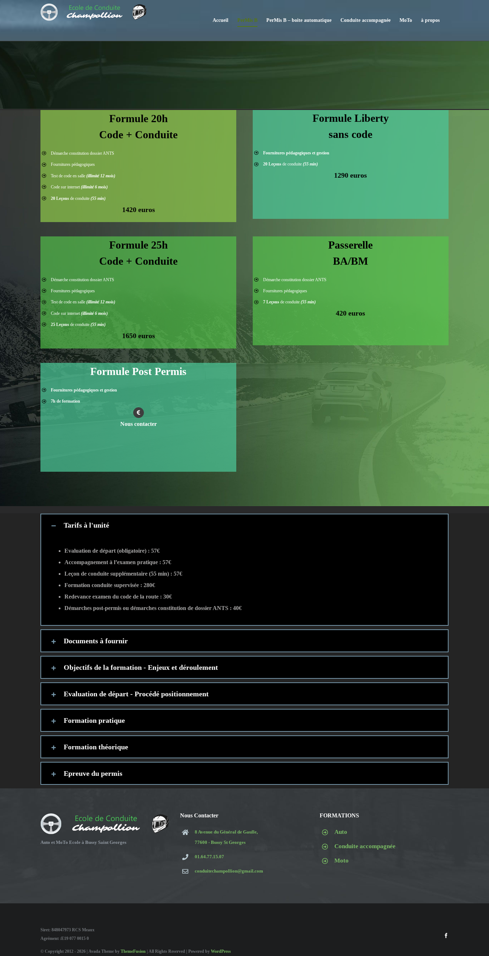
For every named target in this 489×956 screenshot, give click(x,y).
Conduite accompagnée (365, 846)
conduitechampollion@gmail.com (229, 871)
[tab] (244, 525)
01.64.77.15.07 (209, 856)
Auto (340, 831)
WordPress (221, 951)
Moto (341, 860)
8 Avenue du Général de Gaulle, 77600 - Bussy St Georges (226, 837)
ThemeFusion (133, 951)
